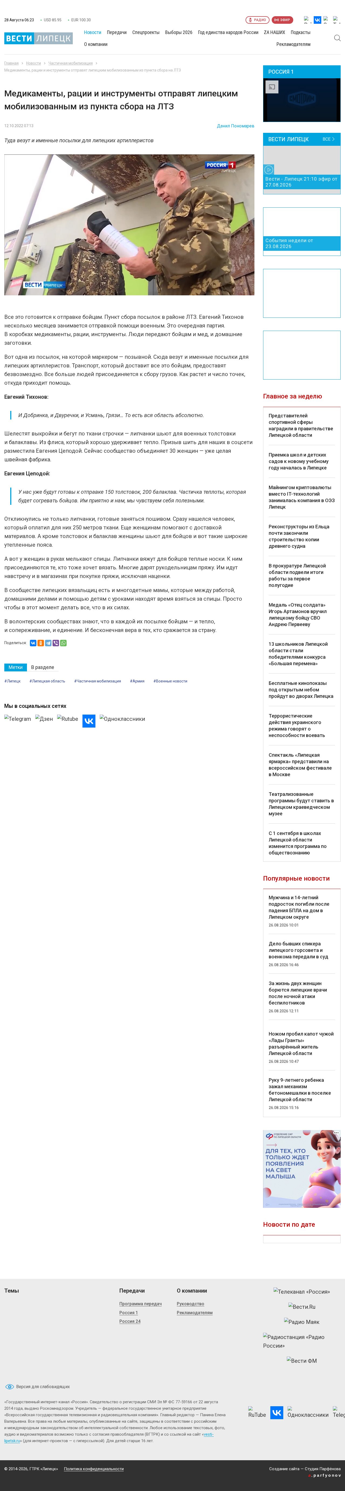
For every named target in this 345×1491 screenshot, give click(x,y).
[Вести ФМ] (302, 1361)
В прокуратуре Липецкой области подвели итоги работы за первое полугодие (297, 575)
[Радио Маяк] (301, 1322)
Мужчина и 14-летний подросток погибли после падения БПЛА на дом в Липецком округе (299, 907)
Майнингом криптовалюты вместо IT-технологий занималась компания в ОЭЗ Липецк (302, 497)
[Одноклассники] (40, 643)
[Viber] (56, 643)
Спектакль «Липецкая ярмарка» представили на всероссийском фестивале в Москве (300, 764)
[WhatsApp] (63, 643)
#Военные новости (170, 681)
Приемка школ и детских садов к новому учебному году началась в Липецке (299, 461)
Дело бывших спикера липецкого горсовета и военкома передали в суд (298, 950)
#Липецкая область (47, 681)
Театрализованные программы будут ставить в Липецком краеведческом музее (301, 803)
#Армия (137, 681)
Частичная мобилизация (71, 63)
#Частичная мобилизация (97, 681)
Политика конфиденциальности (94, 1468)
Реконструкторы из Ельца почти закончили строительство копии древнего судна (299, 536)
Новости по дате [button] (289, 1224)
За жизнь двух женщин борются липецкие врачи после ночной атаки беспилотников (298, 993)
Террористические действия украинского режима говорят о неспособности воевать (297, 725)
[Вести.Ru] (301, 1307)
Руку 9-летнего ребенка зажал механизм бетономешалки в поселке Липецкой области (300, 1089)
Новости (33, 63)
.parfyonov (325, 1475)
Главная (11, 63)
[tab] (15, 667)
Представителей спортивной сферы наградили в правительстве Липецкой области (301, 425)
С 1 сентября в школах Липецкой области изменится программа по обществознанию (298, 843)
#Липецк (12, 681)
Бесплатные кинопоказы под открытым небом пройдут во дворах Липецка (301, 689)
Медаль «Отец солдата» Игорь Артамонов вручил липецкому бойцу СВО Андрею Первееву (298, 614)
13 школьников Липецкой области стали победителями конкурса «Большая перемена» (298, 653)
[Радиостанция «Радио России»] (302, 1341)
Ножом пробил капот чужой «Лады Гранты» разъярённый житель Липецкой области (301, 1043)
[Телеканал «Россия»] (302, 1291)
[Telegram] (48, 643)
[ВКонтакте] (33, 643)
